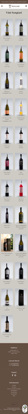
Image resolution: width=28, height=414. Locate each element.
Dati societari (14, 394)
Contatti (14, 385)
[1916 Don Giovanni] (7, 324)
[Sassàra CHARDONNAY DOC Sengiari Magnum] (21, 215)
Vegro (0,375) (7, 225)
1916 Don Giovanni (7, 334)
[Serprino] (21, 81)
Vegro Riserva (7, 199)
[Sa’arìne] (21, 28)
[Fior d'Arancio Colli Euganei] (7, 107)
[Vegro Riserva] (7, 188)
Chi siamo (14, 387)
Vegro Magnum (21, 281)
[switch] (25, 411)
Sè (6, 308)
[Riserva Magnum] (7, 271)
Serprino (21, 91)
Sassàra (7, 64)
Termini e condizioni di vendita (14, 388)
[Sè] (7, 297)
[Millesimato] (7, 81)
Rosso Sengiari (7, 172)
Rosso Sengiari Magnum (7, 253)
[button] (14, 404)
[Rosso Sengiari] (7, 162)
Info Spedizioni (14, 390)
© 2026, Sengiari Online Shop (13, 408)
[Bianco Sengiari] (7, 28)
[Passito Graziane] (21, 107)
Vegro (21, 172)
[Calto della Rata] (21, 54)
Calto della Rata (21, 64)
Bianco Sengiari (7, 38)
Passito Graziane (21, 117)
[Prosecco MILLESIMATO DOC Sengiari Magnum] (21, 243)
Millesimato (7, 91)
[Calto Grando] (7, 135)
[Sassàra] (7, 54)
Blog (14, 395)
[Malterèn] (21, 135)
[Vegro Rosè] (21, 188)
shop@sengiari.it (15, 365)
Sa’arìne (21, 38)
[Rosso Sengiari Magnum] (7, 243)
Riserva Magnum (7, 281)
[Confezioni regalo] (21, 297)
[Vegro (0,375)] (7, 215)
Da (7, 40)
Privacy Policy (14, 392)
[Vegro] (21, 162)
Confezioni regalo (21, 308)
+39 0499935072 (15, 363)
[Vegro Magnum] (21, 271)
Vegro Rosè (21, 199)
